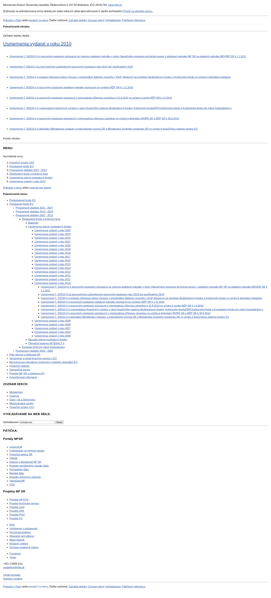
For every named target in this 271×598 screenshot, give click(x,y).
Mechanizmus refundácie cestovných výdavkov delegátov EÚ (43, 362)
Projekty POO (17, 514)
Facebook (15, 553)
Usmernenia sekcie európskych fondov (49, 226)
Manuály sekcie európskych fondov (47, 339)
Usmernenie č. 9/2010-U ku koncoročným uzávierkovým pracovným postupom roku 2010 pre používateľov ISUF (71, 66)
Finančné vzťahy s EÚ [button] (21, 407)
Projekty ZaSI (16, 507)
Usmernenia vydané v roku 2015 (53, 264)
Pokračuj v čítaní (12, 20)
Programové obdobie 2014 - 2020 (34, 211)
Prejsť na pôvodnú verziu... (139, 11)
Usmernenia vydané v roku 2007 (53, 328)
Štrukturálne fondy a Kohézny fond (41, 219)
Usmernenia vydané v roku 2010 (37, 43)
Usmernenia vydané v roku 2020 (53, 245)
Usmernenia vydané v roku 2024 (53, 332)
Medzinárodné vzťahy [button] (21, 403)
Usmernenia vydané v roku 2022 (53, 238)
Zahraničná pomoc (19, 369)
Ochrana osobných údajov (24, 547)
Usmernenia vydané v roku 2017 (53, 256)
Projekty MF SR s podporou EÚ (26, 373)
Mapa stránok (16, 540)
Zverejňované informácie (23, 377)
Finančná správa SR (20, 454)
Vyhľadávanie (113, 20)
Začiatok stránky (78, 20)
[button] (59, 422)
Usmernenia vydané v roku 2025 (53, 230)
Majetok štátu (16, 473)
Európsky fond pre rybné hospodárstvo (43, 347)
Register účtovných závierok (25, 477)
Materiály (33, 223)
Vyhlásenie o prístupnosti (23, 528)
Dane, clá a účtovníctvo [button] (22, 399)
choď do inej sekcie (40, 187)
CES (12, 484)
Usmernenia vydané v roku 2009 (53, 320)
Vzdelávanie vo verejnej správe (26, 450)
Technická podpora (20, 532)
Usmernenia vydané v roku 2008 (53, 324)
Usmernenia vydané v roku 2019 (53, 249)
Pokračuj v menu (12, 187)
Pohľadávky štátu (19, 469)
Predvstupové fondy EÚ (22, 200)
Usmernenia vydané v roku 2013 (53, 272)
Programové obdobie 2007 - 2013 (34, 215)
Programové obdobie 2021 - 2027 (34, 207)
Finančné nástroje (19, 366)
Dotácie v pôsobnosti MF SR (25, 462)
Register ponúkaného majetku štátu (29, 465)
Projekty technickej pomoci (24, 503)
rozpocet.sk (15, 447)
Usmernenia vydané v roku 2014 (53, 268)
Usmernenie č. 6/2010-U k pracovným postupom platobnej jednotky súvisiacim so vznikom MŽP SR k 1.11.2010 (71, 87)
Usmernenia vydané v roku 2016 (53, 260)
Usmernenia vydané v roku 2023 (53, 234)
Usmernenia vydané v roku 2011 (52, 279)
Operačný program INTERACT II (46, 343)
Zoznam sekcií (96, 20)
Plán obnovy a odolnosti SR (24, 354)
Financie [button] (14, 396)
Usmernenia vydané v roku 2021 (53, 241)
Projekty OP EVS (19, 499)
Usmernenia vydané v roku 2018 (53, 253)
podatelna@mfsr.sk (13, 567)
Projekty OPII (16, 511)
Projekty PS (16, 518)
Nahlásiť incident (12, 578)
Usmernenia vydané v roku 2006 (53, 336)
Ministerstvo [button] (16, 392)
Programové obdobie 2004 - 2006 (34, 351)
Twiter (12, 557)
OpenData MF (17, 481)
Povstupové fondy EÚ (21, 204)
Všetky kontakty (12, 575)
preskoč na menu (38, 20)
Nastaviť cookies (18, 543)
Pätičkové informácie (133, 20)
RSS (12, 524)
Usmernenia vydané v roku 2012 (53, 275)
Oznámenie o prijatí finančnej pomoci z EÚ (33, 358)
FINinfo (13, 458)
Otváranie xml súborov (21, 536)
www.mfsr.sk (115, 5)
